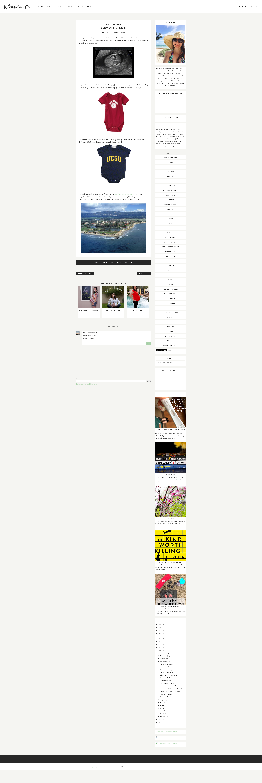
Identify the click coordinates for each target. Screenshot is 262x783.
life (113, 24)
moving (170, 279)
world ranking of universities (125, 194)
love (170, 270)
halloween (170, 237)
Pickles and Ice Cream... (167, 697)
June (161, 705)
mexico (170, 275)
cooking (170, 199)
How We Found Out (166, 694)
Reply (148, 343)
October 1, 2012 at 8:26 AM (89, 335)
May (161, 708)
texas (170, 331)
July (161, 702)
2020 (160, 627)
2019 (160, 630)
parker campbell (170, 289)
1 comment (129, 262)
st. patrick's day (170, 312)
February (163, 716)
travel (170, 340)
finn (170, 223)
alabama (170, 167)
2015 (160, 642)
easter (170, 209)
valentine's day (170, 345)
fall (170, 214)
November (163, 656)
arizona (170, 171)
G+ (112, 262)
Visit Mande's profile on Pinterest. (166, 731)
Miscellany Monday (166, 670)
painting (170, 284)
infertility (170, 251)
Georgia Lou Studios (113, 767)
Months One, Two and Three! (169, 686)
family (170, 218)
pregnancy (121, 24)
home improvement (170, 246)
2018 (160, 633)
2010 (160, 722)
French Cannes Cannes (89, 332)
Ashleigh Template (94, 767)
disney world (170, 204)
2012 (160, 650)
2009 (160, 725)
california (170, 185)
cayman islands (170, 190)
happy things (170, 242)
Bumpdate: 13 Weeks (166, 678)
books (170, 181)
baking (170, 176)
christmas (170, 195)
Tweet (97, 262)
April (162, 711)
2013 (160, 647)
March (162, 714)
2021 (160, 625)
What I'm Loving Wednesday (169, 675)
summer (170, 317)
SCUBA (170, 162)
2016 (160, 639)
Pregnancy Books (165, 680)
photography (170, 293)
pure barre (170, 303)
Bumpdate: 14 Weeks (166, 672)
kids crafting (170, 256)
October (163, 658)
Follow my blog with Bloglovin (86, 384)
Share (105, 262)
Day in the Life (170, 157)
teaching (170, 326)
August (162, 700)
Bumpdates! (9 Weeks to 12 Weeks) (171, 689)
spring (170, 308)
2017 (160, 636)
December (163, 653)
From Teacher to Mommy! (168, 683)
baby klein (106, 24)
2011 (160, 719)
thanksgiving (170, 336)
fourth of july (170, 228)
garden (170, 232)
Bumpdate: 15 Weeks (166, 664)
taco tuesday (170, 322)
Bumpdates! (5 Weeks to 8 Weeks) (170, 691)
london (170, 265)
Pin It (119, 262)
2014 (160, 644)
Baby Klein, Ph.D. (165, 667)
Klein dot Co (84, 767)
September (163, 661)
